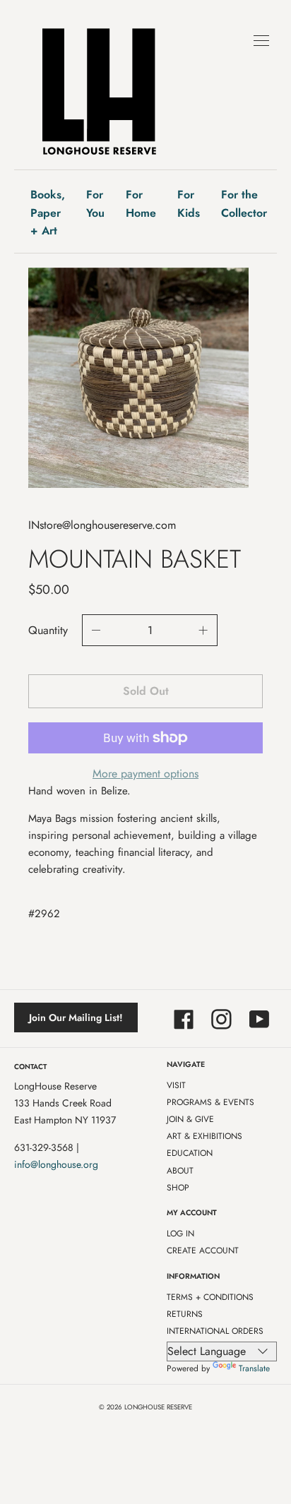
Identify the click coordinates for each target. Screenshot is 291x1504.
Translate (254, 1368)
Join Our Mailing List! (76, 1017)
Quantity (48, 630)
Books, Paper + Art (47, 212)
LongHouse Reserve (158, 1407)
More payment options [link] (145, 773)
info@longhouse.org (56, 1164)
